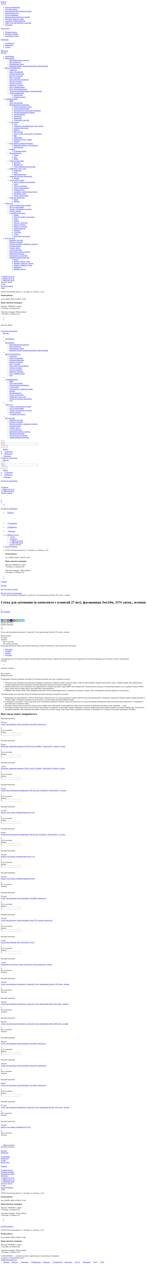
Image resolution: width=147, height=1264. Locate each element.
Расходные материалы (22, 236)
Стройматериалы (11, 99)
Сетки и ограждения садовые (20, 205)
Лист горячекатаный (17, 87)
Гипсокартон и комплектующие (21, 143)
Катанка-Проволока (16, 74)
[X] (11, 620)
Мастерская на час (12, 13)
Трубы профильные (16, 93)
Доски (16, 155)
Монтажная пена (20, 174)
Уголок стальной (15, 83)
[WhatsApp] (17, 620)
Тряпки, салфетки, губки (23, 265)
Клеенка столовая (15, 242)
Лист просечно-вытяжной (19, 79)
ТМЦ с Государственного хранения (18, 23)
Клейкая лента (19, 190)
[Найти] (6, 446)
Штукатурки (18, 132)
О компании (9, 43)
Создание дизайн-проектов (15, 21)
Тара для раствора (16, 103)
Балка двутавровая (16, 72)
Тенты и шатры (15, 211)
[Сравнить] (2, 616)
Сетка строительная (21, 196)
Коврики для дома (16, 240)
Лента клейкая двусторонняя (24, 182)
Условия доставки (11, 34)
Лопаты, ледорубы (20, 223)
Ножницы (17, 267)
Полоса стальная (15, 81)
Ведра (16, 259)
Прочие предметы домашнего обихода (23, 244)
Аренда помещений (12, 7)
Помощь (4, 1166)
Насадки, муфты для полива (24, 217)
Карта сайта (5, 1162)
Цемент (16, 141)
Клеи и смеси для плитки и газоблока (27, 134)
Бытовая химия (15, 246)
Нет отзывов (5, 612)
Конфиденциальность (9, 1260)
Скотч (16, 184)
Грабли (16, 221)
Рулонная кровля (20, 151)
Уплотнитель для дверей (18, 256)
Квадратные (18, 95)
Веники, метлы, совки (22, 261)
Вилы (16, 219)
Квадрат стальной (16, 76)
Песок (16, 199)
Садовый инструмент (17, 213)
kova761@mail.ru (7, 286)
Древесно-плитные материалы (20, 176)
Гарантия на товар (12, 36)
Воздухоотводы (15, 62)
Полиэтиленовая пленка (23, 107)
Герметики (18, 170)
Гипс (15, 124)
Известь (17, 130)
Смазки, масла (14, 248)
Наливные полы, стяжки (23, 139)
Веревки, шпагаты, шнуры (23, 263)
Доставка (8, 655)
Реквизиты (9, 45)
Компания (4, 1153)
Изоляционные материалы (19, 105)
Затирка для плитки (21, 128)
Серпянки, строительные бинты (25, 192)
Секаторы (17, 232)
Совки (16, 234)
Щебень (17, 201)
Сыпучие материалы (17, 198)
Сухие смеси (14, 122)
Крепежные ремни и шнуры (19, 252)
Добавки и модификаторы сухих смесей (28, 126)
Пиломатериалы (15, 153)
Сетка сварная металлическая (24, 167)
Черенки (17, 230)
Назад (12, 537)
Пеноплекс (18, 118)
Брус (15, 157)
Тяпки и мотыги (20, 225)
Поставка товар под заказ (14, 19)
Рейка (16, 159)
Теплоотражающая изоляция (24, 112)
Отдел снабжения (11, 15)
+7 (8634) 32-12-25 (7, 276)
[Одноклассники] (5, 620)
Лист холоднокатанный (18, 89)
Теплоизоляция (19, 114)
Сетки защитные (15, 250)
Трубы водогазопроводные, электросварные (25, 91)
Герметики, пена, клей (17, 168)
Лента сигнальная (20, 186)
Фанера (16, 178)
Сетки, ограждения (16, 161)
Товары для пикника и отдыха (20, 209)
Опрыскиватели (20, 228)
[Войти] (2, 498)
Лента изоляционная (21, 188)
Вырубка (17, 163)
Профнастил (18, 165)
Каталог (4, 1151)
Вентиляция (10, 58)
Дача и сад (9, 203)
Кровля (12, 149)
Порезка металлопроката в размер (17, 17)
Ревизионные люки (16, 64)
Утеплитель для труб (21, 120)
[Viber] (14, 620)
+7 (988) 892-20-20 (7, 280)
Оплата (8, 653)
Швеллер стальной (16, 85)
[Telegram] (23, 620)
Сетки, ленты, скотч (17, 180)
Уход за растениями (16, 207)
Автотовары (9, 56)
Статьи (7, 47)
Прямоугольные (20, 97)
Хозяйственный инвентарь (19, 257)
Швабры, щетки (20, 269)
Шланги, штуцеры (20, 227)
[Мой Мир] (8, 620)
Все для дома (10, 238)
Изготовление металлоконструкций (18, 11)
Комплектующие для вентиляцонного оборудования (28, 66)
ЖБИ (11, 101)
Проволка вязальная (16, 254)
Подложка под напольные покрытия (27, 110)
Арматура (13, 70)
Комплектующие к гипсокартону (26, 145)
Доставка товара (11, 9)
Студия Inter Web (31, 1258)
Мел (15, 136)
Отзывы (8, 651)
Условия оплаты (11, 32)
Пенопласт (18, 116)
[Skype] (20, 620)
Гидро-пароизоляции (21, 109)
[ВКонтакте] (2, 620)
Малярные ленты (20, 194)
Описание (9, 649)
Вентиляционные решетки (19, 60)
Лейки (16, 215)
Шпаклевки (18, 138)
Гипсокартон (18, 147)
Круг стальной (14, 78)
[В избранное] (2, 614)
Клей (16, 172)
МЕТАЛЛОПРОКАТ (13, 68)
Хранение (8, 25)
